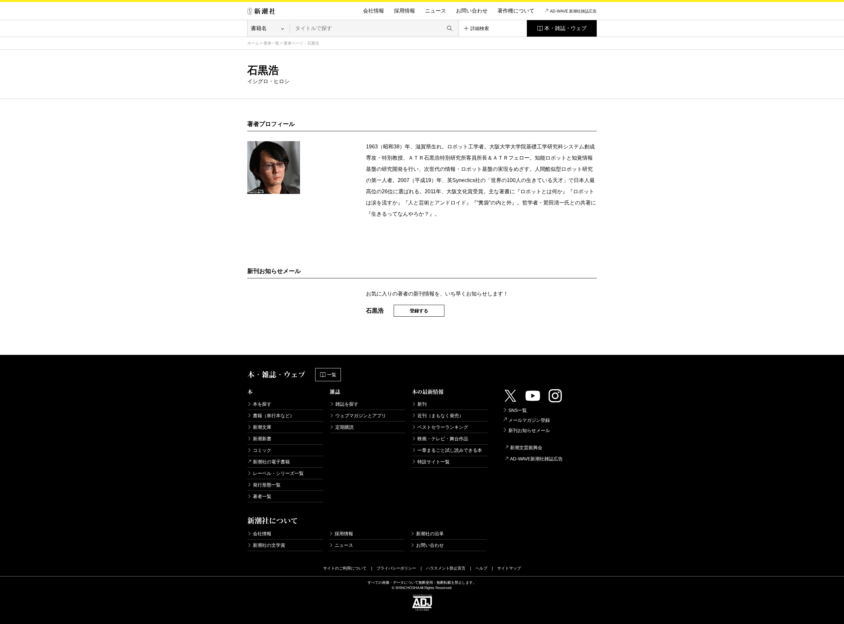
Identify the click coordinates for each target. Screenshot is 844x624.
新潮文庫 (262, 427)
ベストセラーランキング (442, 427)
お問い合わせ (472, 11)
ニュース (435, 11)
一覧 (331, 374)
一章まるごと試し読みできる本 (449, 450)
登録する (419, 310)
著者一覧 (271, 43)
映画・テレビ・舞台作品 (442, 438)
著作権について (515, 11)
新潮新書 (262, 438)
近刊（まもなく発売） (440, 415)
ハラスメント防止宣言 (446, 568)
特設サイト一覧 (433, 461)
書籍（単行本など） (273, 415)
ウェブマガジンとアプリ (360, 415)
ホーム (253, 43)
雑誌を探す (346, 404)
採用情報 (404, 11)
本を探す (262, 404)
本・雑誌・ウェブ (565, 28)
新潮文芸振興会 (526, 447)
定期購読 (344, 427)
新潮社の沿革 (430, 533)
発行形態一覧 (267, 484)
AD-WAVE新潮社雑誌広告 (536, 458)
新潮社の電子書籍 (271, 461)
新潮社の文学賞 (269, 545)
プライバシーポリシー (396, 568)
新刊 (422, 404)
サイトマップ (509, 568)
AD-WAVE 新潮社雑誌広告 (573, 11)
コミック (262, 450)
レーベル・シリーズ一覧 (278, 473)
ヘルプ (481, 568)
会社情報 (373, 11)
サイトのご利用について (345, 568)
